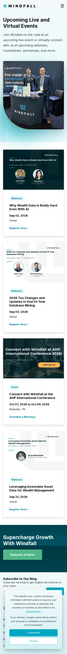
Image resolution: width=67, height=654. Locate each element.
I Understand (33, 632)
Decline (33, 641)
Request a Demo (22, 555)
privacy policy (33, 611)
